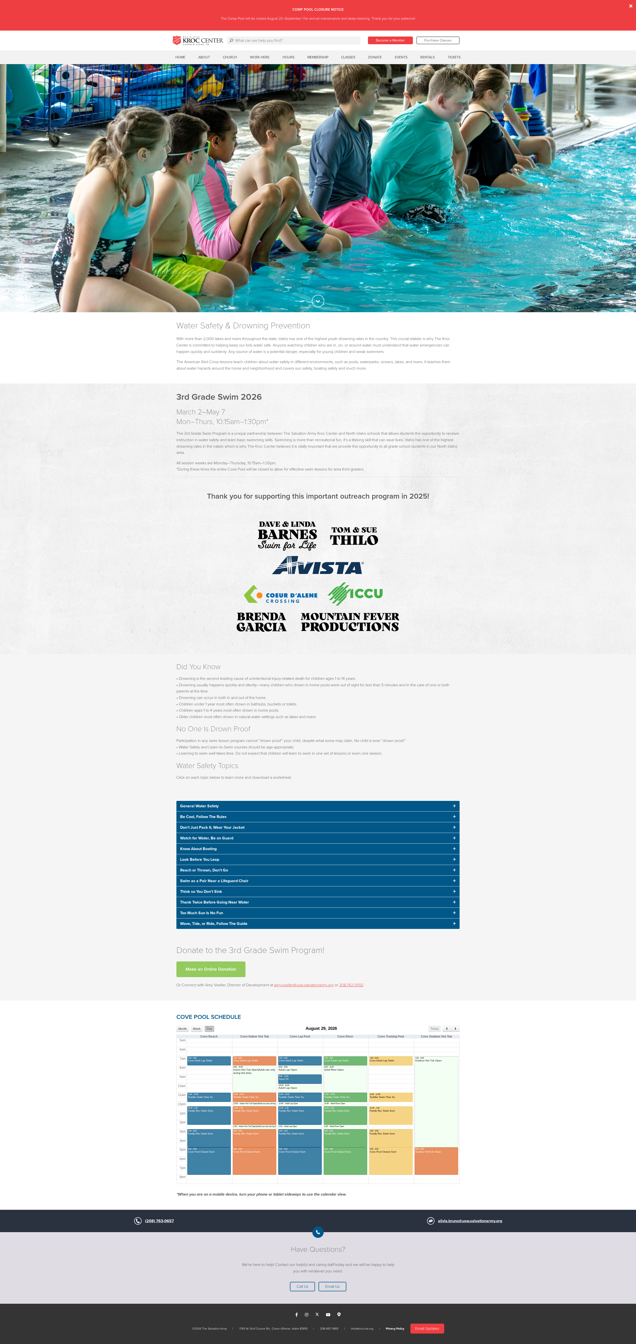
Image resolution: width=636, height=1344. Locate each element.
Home (180, 57)
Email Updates (427, 1328)
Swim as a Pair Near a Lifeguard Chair (214, 880)
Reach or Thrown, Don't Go (204, 870)
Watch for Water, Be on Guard (206, 838)
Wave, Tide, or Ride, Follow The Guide (213, 923)
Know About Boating (198, 848)
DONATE (375, 57)
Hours (288, 57)
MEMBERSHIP (317, 57)
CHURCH (230, 57)
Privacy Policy (395, 1328)
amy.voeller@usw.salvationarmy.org (304, 985)
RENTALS (427, 57)
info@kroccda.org (362, 1328)
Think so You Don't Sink (201, 891)
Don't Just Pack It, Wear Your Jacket (212, 827)
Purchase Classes (438, 40)
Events (401, 57)
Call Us (302, 1286)
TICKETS (454, 57)
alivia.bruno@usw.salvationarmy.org (470, 1220)
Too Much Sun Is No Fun (201, 912)
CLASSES (348, 57)
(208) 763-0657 (159, 1220)
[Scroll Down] (318, 301)
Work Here (260, 57)
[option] (318, 188)
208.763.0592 (351, 985)
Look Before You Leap (199, 859)
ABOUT (204, 57)
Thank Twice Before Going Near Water (214, 902)
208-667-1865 (329, 1328)
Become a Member (390, 40)
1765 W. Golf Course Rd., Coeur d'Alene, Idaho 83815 (273, 1328)
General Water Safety (199, 806)
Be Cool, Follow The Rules (203, 816)
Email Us (332, 1286)
